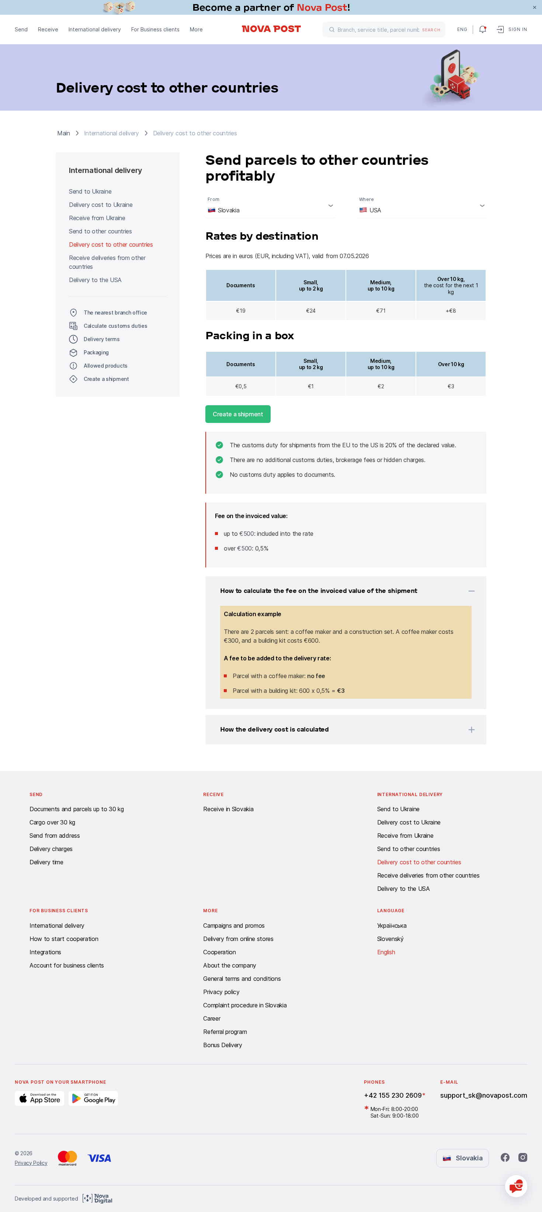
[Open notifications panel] (482, 29)
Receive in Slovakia (228, 809)
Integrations (45, 952)
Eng (462, 29)
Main (63, 133)
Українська (392, 925)
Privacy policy (221, 992)
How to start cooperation (63, 938)
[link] (271, 7)
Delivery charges (51, 848)
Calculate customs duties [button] (115, 326)
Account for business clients (66, 965)
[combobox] (270, 205)
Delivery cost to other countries (111, 244)
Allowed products (106, 365)
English (386, 952)
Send (21, 29)
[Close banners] (535, 7)
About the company (229, 965)
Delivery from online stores (238, 938)
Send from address (54, 835)
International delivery (95, 29)
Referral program (225, 1031)
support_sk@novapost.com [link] (483, 1095)
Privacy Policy (31, 1163)
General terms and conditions (242, 978)
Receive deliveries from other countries (107, 262)
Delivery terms (102, 339)
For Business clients (155, 29)
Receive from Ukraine (97, 218)
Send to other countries (100, 231)
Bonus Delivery (222, 1045)
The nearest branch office (115, 312)
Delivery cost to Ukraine (100, 204)
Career (211, 1018)
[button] (336, 591)
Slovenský (390, 938)
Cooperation (219, 952)
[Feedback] (516, 1186)
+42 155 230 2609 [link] (393, 1095)
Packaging (96, 352)
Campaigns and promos (234, 925)
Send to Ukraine (90, 191)
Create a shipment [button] (106, 379)
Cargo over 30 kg (52, 822)
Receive (48, 29)
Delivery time (46, 862)
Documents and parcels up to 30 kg (76, 809)
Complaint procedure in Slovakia (244, 1005)
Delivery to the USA (95, 280)
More (196, 29)
